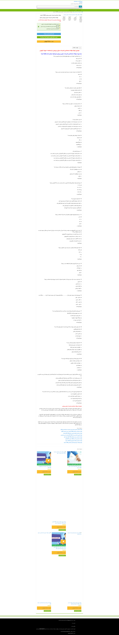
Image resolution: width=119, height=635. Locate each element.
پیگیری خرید (73, 626)
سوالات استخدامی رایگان (76, 12)
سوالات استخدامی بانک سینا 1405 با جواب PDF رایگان (73, 439)
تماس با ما (70, 10)
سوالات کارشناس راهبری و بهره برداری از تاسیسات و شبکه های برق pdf (71, 429)
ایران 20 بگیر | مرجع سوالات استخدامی (78, 2)
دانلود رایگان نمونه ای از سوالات (49, 34)
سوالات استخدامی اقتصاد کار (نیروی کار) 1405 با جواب (73, 440)
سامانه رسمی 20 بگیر (82, 10)
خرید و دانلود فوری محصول (78, 474)
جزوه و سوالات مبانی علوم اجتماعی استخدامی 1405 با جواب (73, 442)
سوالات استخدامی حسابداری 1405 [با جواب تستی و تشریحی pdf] (72, 431)
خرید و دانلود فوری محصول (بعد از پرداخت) (48, 37)
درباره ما (74, 10)
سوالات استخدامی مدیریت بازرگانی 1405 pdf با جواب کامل (73, 437)
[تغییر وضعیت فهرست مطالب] (80, 48)
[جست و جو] (80, 7)
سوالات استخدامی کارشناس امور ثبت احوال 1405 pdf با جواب (72, 433)
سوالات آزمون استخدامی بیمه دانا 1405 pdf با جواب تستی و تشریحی (71, 435)
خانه (81, 12)
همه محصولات (78, 10)
